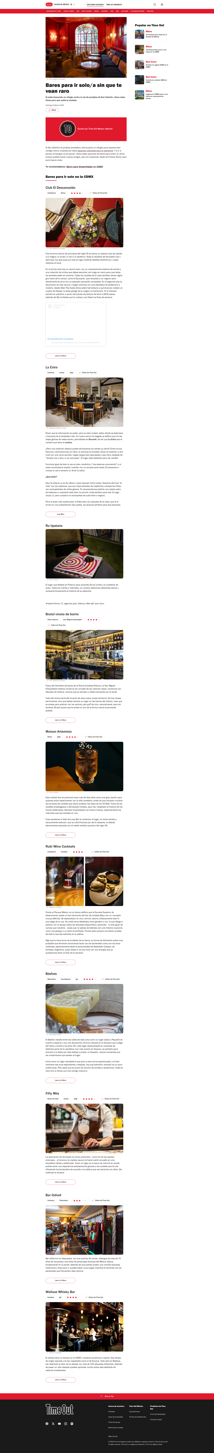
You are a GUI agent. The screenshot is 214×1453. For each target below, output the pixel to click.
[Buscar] (154, 4)
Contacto (111, 1412)
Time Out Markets (114, 5)
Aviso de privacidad (115, 1417)
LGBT (111, 11)
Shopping (104, 11)
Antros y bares (69, 11)
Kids (117, 11)
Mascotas (150, 11)
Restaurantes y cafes (54, 11)
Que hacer (124, 11)
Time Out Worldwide (157, 1414)
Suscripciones (134, 1412)
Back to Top (109, 1396)
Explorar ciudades (95, 5)
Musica (96, 11)
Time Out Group (114, 1422)
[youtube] (59, 1423)
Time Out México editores (100, 129)
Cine (77, 11)
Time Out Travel (156, 1420)
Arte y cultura (87, 11)
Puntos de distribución (137, 1417)
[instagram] (65, 1423)
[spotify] (72, 1423)
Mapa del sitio (112, 1436)
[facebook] (47, 1423)
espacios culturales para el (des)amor (95, 151)
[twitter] (53, 1423)
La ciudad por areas (137, 11)
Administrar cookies (115, 1428)
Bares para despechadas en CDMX (85, 166)
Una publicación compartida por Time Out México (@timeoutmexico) (76, 342)
